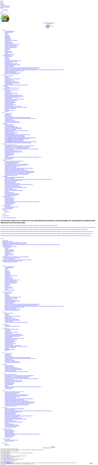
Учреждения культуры (9, 254)
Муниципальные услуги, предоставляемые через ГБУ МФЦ (16, 147)
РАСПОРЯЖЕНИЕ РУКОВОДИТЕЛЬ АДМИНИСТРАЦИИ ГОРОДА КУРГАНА (21, 141)
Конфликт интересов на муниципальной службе (14, 70)
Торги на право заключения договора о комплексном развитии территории (19, 172)
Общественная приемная (10, 110)
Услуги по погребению (9, 157)
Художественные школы (9, 250)
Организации (7, 38)
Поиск (4, 209)
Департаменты (8, 331)
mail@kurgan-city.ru (6, 451)
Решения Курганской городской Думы (12, 82)
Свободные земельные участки (11, 175)
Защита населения (8, 98)
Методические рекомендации (10, 71)
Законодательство (8, 62)
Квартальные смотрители (10, 258)
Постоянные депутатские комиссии (12, 81)
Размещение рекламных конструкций (12, 166)
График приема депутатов (10, 80)
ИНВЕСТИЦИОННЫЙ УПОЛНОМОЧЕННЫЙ (14, 177)
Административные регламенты (11, 132)
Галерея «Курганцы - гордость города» (12, 44)
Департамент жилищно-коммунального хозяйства (12, 260)
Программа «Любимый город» (11, 45)
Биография (7, 86)
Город (4, 30)
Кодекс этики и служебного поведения (12, 122)
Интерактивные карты (9, 207)
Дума (4, 74)
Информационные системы (10, 104)
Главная (4, 213)
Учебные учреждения (9, 66)
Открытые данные (6, 205)
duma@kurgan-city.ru (7, 454)
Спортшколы (7, 252)
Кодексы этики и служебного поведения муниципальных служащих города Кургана (21, 68)
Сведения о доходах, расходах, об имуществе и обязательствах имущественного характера (22, 67)
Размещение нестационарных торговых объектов (14, 169)
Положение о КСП (8, 113)
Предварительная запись (10, 153)
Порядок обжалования (9, 125)
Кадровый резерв (8, 56)
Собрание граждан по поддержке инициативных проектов (16, 84)
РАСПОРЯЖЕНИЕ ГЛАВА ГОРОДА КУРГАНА (14, 139)
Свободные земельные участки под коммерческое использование (17, 173)
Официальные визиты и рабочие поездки (13, 106)
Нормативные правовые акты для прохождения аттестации (16, 130)
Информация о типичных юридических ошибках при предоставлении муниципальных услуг (23, 156)
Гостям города (7, 41)
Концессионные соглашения (10, 167)
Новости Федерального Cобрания (11, 73)
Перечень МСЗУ (8, 158)
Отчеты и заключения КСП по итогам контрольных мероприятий (17, 117)
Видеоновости (8, 49)
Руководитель (7, 114)
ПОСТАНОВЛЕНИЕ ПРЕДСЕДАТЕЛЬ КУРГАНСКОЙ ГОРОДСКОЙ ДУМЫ (20, 137)
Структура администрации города (11, 89)
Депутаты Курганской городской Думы (12, 78)
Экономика (7, 36)
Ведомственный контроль (8, 241)
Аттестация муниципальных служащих (12, 64)
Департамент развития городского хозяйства (11, 257)
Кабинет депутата (8, 79)
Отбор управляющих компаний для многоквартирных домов (17, 164)
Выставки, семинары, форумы (11, 189)
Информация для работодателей (11, 63)
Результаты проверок (9, 103)
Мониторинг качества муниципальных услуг (14, 151)
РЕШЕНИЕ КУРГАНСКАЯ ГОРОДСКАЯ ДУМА (14, 135)
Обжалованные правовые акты (11, 126)
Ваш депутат (7, 77)
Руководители (7, 90)
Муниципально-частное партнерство (12, 194)
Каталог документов (9, 124)
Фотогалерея (7, 48)
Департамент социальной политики (10, 246)
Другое (6, 255)
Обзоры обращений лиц (9, 200)
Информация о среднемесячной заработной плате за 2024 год (14, 242)
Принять (91, 463)
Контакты (7, 109)
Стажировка (7, 59)
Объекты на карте (8, 333)
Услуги (4, 143)
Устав (6, 34)
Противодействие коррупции (10, 47)
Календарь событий (9, 52)
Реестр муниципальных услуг (11, 144)
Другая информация (9, 154)
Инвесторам (5, 176)
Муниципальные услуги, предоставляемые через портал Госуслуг (18, 146)
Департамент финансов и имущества (10, 261)
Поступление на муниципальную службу (13, 60)
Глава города (5, 85)
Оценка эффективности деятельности (12, 97)
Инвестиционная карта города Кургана (12, 183)
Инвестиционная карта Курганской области (13, 180)
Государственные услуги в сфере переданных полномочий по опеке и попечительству (21, 148)
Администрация (6, 88)
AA (1, 3)
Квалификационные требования (11, 61)
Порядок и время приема (10, 198)
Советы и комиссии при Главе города (12, 87)
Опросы (6, 53)
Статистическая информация (10, 108)
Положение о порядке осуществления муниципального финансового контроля (20, 118)
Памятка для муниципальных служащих (13, 72)
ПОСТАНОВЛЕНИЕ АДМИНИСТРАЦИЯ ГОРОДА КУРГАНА (17, 134)
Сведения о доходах (9, 119)
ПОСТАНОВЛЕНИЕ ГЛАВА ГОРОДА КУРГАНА (15, 136)
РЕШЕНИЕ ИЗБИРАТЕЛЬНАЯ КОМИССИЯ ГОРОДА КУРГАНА (18, 142)
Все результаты (3, 14)
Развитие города (8, 39)
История (6, 33)
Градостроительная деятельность (11, 40)
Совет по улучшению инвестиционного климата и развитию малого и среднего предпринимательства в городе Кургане (28, 179)
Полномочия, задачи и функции (11, 100)
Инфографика (7, 37)
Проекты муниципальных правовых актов (13, 95)
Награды (6, 50)
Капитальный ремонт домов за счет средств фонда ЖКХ (16, 165)
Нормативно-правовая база (10, 202)
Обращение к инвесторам (10, 178)
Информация (5, 9)
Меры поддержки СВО (9, 149)
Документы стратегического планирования (13, 128)
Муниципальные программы (10, 129)
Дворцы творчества (9, 253)
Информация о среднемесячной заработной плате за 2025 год (14, 243)
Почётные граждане (9, 42)
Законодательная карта (9, 203)
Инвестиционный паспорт (10, 182)
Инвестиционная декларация (10, 181)
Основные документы (9, 131)
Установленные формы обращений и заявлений (14, 96)
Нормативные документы (10, 120)
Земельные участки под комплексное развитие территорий (16, 174)
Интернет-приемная (9, 83)
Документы (5, 123)
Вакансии (7, 57)
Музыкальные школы (9, 249)
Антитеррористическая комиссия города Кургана (14, 99)
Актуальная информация (10, 31)
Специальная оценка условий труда (12, 121)
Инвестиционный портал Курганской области (14, 190)
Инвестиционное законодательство (12, 185)
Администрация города (7, 245)
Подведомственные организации (9, 217)
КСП (4, 112)
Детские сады (7, 247)
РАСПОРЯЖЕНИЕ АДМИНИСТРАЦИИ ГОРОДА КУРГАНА (17, 138)
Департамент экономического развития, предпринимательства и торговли (17, 259)
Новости (6, 76)
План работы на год (9, 116)
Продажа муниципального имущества (12, 392)
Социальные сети (8, 204)
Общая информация (9, 32)
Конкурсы (7, 58)
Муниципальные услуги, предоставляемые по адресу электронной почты (19, 145)
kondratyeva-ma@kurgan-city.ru (9, 460)
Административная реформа (10, 102)
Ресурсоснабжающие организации (11, 193)
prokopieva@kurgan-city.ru (8, 457)
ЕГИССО (7, 111)
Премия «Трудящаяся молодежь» (11, 46)
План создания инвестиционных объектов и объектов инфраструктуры (19, 184)
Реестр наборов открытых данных (11, 206)
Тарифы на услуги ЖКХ (9, 133)
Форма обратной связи (9, 192)
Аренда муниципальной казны (11, 163)
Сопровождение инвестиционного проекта (13, 186)
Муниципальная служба (7, 55)
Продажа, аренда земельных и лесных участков (14, 391)
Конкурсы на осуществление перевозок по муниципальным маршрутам (19, 168)
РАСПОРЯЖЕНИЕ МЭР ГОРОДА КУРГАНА (14, 140)
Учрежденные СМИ (9, 105)
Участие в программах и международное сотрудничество (16, 107)
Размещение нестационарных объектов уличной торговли (16, 170)
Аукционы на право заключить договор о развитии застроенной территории (20, 171)
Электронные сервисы (9, 152)
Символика (7, 35)
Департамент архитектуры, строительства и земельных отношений (16, 256)
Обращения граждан (7, 196)
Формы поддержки (8, 188)
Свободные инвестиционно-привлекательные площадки (16, 187)
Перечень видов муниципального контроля (13, 150)
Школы (6, 248)
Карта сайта (7, 211)
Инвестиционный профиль (10, 195)
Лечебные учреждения (9, 251)
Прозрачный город (8, 51)
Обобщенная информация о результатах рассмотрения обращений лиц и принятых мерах (22, 201)
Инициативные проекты (10, 54)
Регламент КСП (8, 115)
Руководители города (9, 43)
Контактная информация (10, 65)
